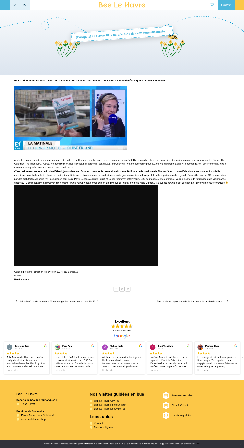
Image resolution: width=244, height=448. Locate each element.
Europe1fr (73, 271)
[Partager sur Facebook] (116, 289)
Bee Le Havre (193, 182)
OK (198, 443)
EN (15, 5)
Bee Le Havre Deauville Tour (110, 408)
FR (5, 5)
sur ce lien (120, 182)
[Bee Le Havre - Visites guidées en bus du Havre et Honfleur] (122, 5)
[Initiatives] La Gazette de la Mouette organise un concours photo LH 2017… (59, 301)
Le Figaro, (214, 160)
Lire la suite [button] (12, 370)
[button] (242, 359)
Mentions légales (103, 427)
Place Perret (28, 404)
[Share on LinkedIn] (127, 289)
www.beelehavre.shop (33, 419)
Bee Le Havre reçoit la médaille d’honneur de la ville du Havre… (191, 301)
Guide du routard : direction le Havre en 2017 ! (38, 271)
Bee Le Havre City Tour (107, 400)
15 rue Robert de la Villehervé (37, 415)
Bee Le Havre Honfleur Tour (110, 404)
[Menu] (239, 5)
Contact (98, 423)
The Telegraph (32, 163)
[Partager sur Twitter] (122, 289)
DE (24, 5)
